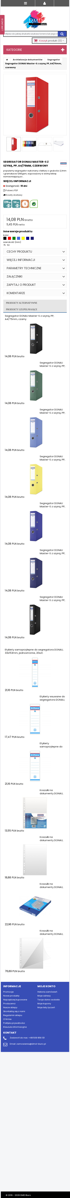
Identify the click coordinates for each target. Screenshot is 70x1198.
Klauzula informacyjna (15, 1027)
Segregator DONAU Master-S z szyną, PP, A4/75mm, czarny (29, 317)
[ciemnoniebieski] (28, 239)
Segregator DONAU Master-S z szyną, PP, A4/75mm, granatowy (52, 555)
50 (8, 245)
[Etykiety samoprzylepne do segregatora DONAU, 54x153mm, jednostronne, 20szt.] (35, 766)
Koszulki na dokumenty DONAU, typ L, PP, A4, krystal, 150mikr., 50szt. (51, 935)
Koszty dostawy (13, 195)
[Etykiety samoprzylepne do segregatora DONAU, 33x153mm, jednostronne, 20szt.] (35, 672)
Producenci (9, 1003)
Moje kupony (44, 1003)
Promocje (8, 991)
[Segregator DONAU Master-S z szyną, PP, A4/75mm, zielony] (35, 385)
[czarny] (5, 239)
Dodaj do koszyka (24, 363)
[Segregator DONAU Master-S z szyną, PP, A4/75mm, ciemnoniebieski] (35, 526)
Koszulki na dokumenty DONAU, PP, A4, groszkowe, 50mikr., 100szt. (51, 795)
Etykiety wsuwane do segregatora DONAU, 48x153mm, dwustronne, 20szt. (52, 701)
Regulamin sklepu (12, 1015)
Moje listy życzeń (46, 1007)
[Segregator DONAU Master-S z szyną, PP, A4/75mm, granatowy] (35, 573)
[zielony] (14, 239)
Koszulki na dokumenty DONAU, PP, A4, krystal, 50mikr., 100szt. (51, 841)
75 (4, 245)
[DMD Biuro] (35, 19)
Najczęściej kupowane (15, 999)
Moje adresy (44, 995)
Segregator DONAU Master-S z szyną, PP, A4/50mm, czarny (52, 600)
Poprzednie (5, 145)
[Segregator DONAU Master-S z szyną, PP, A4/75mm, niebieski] (35, 432)
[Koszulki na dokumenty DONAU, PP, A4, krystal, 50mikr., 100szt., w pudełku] (35, 906)
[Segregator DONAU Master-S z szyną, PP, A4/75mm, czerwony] (14, 144)
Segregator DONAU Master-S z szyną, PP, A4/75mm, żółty (52, 460)
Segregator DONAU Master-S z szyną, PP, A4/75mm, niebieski (52, 413)
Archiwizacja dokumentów (27, 59)
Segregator (53, 59)
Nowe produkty (11, 995)
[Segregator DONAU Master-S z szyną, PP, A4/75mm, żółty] (35, 479)
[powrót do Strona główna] (7, 60)
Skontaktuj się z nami (14, 1011)
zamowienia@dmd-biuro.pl (31, 1043)
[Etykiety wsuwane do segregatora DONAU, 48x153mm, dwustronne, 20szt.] (35, 719)
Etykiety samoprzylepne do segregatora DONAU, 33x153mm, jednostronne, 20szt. (34, 651)
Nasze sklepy (10, 1007)
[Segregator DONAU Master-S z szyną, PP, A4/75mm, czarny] (35, 338)
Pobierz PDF (11, 190)
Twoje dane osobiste (48, 999)
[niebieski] (19, 239)
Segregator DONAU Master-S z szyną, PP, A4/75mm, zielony (52, 366)
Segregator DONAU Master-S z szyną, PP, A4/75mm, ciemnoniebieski (52, 508)
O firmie (7, 1019)
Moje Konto (46, 986)
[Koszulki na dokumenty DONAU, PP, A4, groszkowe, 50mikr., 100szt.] (35, 813)
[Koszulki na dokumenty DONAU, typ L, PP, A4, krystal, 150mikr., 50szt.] (35, 953)
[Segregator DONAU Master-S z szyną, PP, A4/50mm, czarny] (35, 619)
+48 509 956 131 (36, 1037)
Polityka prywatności (14, 1023)
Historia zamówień (47, 991)
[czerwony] (10, 239)
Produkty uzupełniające (21, 309)
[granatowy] (32, 239)
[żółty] (23, 239)
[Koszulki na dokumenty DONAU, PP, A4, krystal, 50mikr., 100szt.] (35, 860)
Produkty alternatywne (21, 303)
